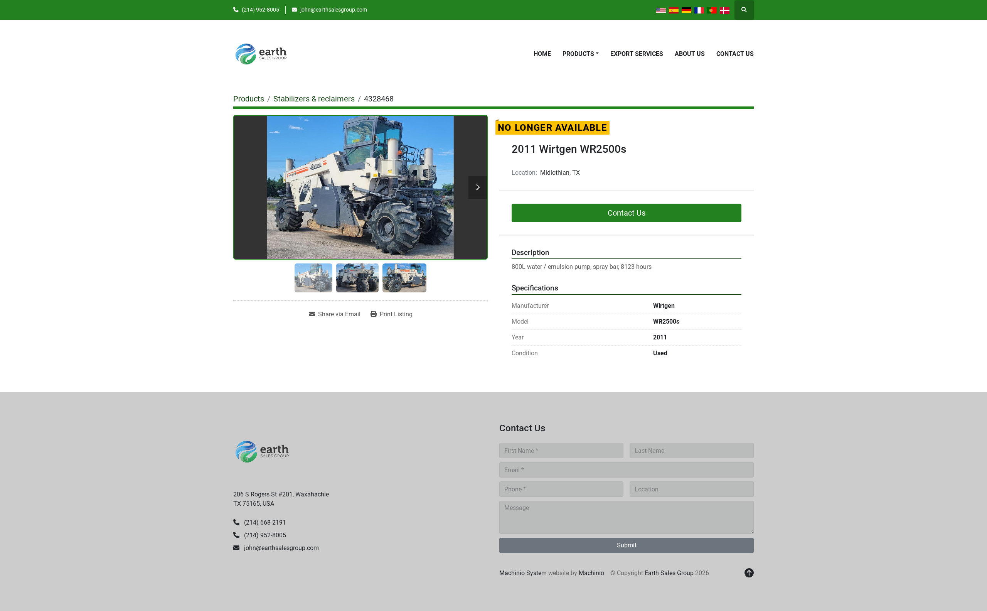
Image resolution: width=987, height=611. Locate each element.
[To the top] (749, 573)
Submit (627, 545)
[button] (581, 54)
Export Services (636, 53)
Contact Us (735, 53)
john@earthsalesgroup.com (333, 10)
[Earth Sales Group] (262, 451)
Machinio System (523, 573)
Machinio (591, 573)
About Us (690, 53)
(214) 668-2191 (264, 522)
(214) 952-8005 (260, 10)
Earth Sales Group (669, 573)
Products (578, 53)
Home (542, 53)
